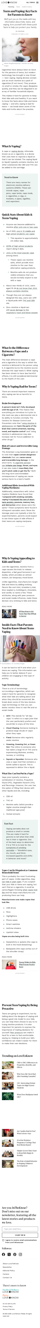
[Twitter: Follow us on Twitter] (9, 1254)
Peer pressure (16, 1032)
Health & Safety (27, 7)
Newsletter (7, 1267)
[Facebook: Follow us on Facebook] (3, 1254)
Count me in (20, 1235)
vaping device (17, 151)
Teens (18, 7)
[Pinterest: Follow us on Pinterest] (14, 1254)
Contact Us (7, 1277)
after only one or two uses (26, 227)
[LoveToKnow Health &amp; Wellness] (11, 1290)
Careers (6, 1274)
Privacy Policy (7, 1306)
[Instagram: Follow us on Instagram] (20, 1254)
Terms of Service (8, 1309)
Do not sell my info (9, 1304)
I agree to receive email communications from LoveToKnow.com (21, 1241)
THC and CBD (29, 300)
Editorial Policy (9, 1270)
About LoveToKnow (11, 1263)
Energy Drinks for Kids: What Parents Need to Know (27, 964)
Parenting (11, 7)
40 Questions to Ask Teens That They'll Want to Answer (27, 613)
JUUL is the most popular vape (20, 253)
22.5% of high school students (19, 246)
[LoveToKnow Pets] (11, 1296)
